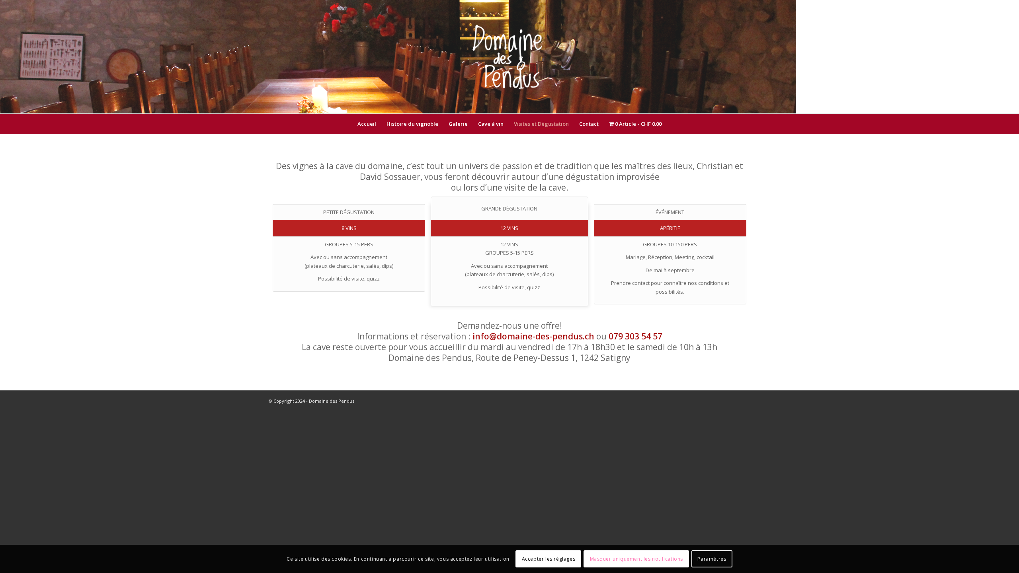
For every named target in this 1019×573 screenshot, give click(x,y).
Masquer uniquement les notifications (636, 558)
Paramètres (711, 558)
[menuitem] (366, 124)
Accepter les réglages (549, 558)
